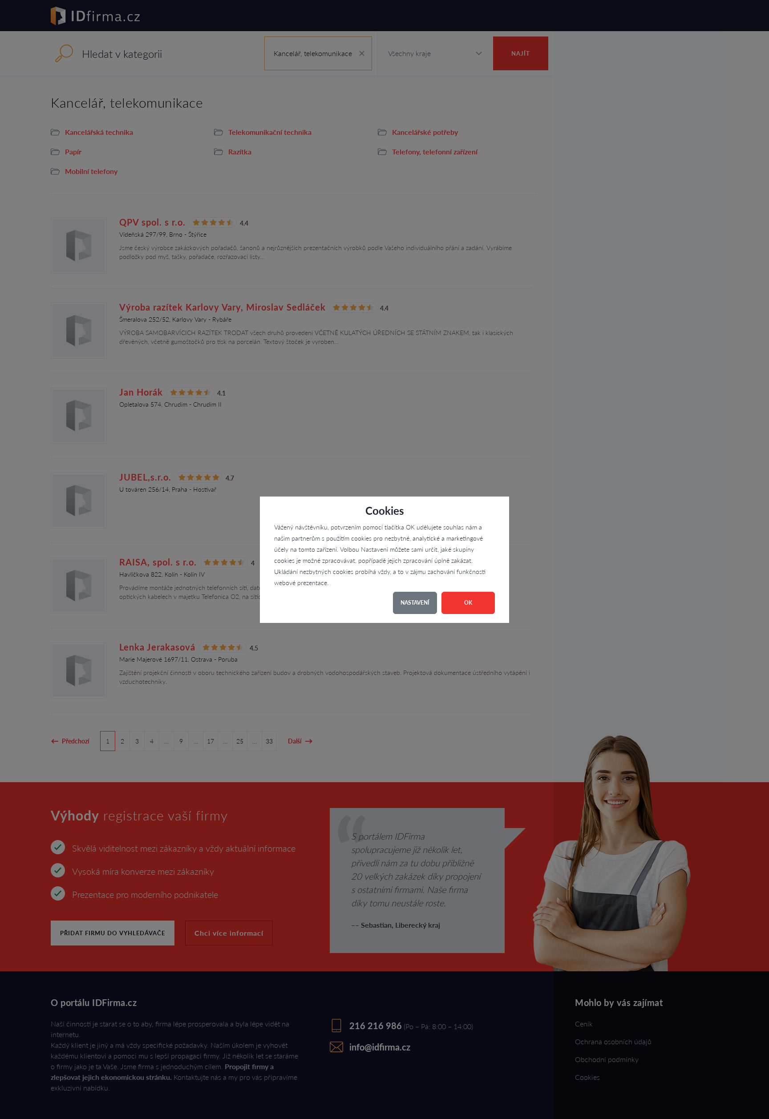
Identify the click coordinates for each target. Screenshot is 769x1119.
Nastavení (415, 602)
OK (468, 602)
